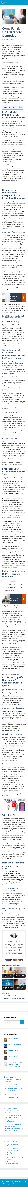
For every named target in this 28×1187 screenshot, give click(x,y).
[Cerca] (22, 1022)
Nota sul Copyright (10, 1183)
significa (14, 617)
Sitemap (20, 1184)
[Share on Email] (21, 960)
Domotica (7, 993)
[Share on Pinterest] (8, 960)
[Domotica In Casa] (4, 2)
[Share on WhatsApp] (19, 960)
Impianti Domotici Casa (11, 996)
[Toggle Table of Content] (20, 107)
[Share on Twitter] (11, 960)
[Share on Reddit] (16, 960)
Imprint (15, 1184)
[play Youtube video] (14, 805)
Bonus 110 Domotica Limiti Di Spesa (14, 998)
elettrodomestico (7, 610)
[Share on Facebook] (6, 960)
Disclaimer (9, 1184)
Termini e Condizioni (21, 1183)
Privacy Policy (18, 1181)
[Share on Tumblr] (14, 960)
